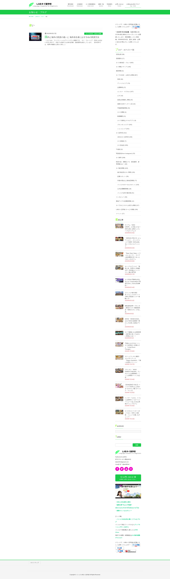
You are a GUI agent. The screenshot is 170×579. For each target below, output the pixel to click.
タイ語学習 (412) (121, 133)
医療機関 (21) (121, 116)
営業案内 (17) (120, 58)
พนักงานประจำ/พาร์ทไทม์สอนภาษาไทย (127, 508)
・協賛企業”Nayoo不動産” (123, 505)
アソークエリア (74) (123, 83)
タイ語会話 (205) (122, 145)
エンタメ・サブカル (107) (125, 91)
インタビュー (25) (121, 197)
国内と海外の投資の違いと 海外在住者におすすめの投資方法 (72, 37)
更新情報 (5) (120, 71)
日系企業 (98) (120, 54)
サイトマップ (34, 562)
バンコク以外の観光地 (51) (125, 193)
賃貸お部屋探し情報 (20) (125, 100)
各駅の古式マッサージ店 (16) (126, 104)
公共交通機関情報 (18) (124, 189)
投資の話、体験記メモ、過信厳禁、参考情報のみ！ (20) (127, 163)
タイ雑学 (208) (120, 157)
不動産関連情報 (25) (123, 108)
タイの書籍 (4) (121, 112)
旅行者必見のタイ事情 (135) (126, 172)
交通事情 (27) (121, 87)
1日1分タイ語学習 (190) (124, 137)
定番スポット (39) (123, 176)
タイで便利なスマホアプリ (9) (126, 120)
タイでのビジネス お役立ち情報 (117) (127, 205)
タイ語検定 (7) (121, 141)
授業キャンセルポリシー (124, 510)
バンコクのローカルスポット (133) (128, 184)
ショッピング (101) (123, 128)
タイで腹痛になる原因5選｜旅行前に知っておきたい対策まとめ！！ (133, 334)
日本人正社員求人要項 (123, 502)
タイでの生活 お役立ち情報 (93, 33)
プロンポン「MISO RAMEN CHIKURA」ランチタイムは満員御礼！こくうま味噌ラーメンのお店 (132, 373)
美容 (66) (120, 79)
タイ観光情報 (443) (122, 168)
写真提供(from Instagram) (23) (125, 153)
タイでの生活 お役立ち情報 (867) (127, 75)
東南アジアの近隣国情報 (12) (125, 201)
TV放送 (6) (119, 149)
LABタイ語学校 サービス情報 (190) (127, 209)
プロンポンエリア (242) (124, 124)
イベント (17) (120, 213)
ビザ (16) (120, 95)
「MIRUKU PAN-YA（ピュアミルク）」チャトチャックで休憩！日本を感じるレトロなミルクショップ (133, 242)
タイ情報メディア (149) (123, 66)
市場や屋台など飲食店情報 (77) (127, 180)
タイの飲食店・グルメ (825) (125, 62)
